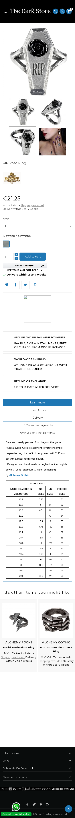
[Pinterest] (35, 285)
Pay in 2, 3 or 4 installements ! (37, 432)
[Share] (16, 285)
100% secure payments (38, 425)
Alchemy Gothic (19, 475)
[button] (25, 267)
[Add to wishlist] (31, 599)
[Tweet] (25, 285)
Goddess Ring (56, 647)
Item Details (38, 410)
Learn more (37, 402)
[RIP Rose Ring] (22, 112)
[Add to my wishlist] (7, 285)
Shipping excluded (32, 205)
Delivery (37, 417)
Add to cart (33, 256)
